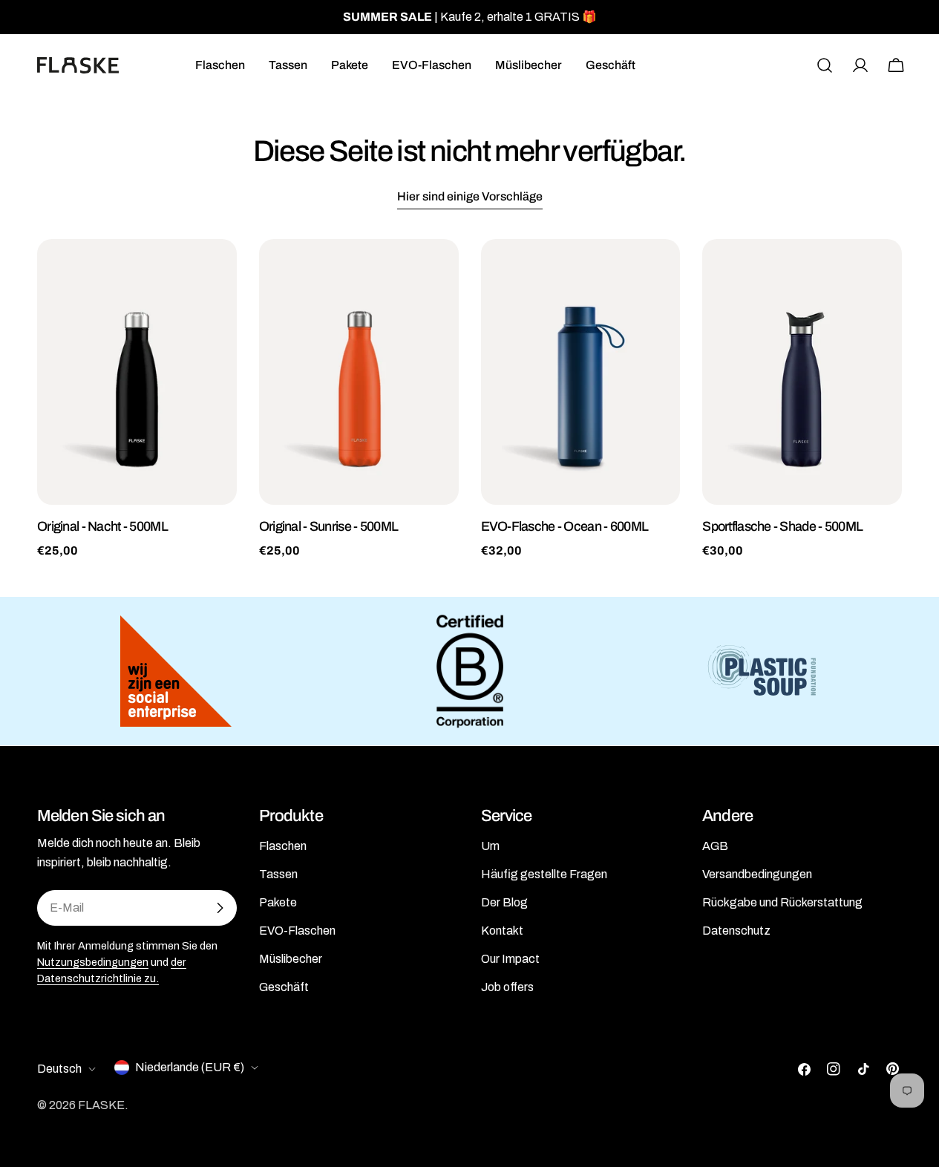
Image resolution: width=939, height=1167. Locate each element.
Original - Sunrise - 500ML (328, 526)
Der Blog (504, 902)
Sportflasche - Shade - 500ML (782, 526)
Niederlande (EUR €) (189, 1067)
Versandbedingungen (757, 874)
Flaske (101, 1105)
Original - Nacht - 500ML (102, 526)
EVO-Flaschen (297, 930)
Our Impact (510, 958)
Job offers (507, 987)
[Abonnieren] (219, 908)
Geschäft (284, 987)
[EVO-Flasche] (581, 372)
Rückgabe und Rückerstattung (782, 902)
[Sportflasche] (802, 372)
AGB (715, 846)
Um (490, 846)
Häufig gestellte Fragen (544, 874)
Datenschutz (736, 930)
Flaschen (283, 846)
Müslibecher (290, 958)
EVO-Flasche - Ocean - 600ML (565, 526)
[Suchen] (825, 65)
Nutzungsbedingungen (92, 962)
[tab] (470, 198)
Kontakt (502, 930)
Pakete (278, 902)
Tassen (278, 874)
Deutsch (59, 1068)
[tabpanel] (469, 399)
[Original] (137, 372)
